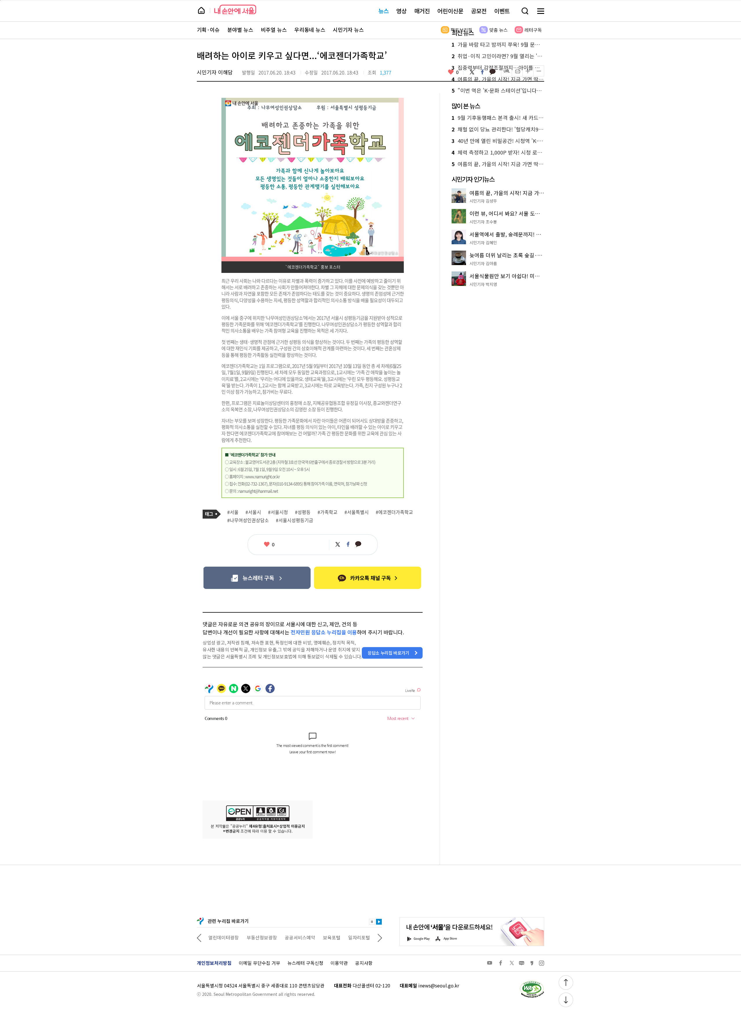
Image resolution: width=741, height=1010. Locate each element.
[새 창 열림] (531, 982)
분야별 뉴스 (240, 30)
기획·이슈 (208, 30)
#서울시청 (278, 512)
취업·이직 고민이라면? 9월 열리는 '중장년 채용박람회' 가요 (498, 56)
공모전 (479, 11)
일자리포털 (359, 937)
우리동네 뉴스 (309, 30)
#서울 (233, 512)
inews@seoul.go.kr (438, 985)
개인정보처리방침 (214, 962)
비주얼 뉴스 (274, 30)
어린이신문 (450, 11)
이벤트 (502, 11)
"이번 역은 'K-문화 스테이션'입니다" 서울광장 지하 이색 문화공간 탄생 (498, 90)
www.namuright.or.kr (262, 476)
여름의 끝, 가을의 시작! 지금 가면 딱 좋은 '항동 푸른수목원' (498, 79)
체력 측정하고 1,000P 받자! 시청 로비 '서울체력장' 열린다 (498, 152)
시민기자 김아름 (483, 263)
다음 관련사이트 (379, 937)
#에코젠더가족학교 (394, 512)
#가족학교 (328, 512)
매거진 (422, 11)
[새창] (257, 578)
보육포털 (331, 937)
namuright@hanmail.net (258, 491)
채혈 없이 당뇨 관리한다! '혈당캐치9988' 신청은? (498, 129)
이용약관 (339, 962)
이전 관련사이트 (199, 937)
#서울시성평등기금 (294, 520)
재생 (379, 922)
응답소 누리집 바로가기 (388, 653)
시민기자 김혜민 (483, 242)
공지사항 (364, 962)
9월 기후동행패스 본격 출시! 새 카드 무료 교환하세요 (498, 118)
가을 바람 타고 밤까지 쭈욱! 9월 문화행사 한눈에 (498, 44)
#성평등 (303, 512)
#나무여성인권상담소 (248, 520)
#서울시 (253, 512)
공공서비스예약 (300, 937)
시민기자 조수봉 (483, 222)
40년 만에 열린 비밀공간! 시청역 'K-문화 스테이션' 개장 (498, 141)
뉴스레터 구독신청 (305, 962)
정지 (372, 922)
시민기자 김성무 (483, 201)
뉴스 (383, 11)
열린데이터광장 (223, 937)
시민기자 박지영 (483, 284)
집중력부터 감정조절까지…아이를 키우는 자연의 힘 (498, 68)
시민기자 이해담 (215, 72)
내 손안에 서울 (235, 9)
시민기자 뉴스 (348, 30)
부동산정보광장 (262, 937)
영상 (401, 11)
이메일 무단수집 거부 (259, 962)
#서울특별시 (356, 512)
